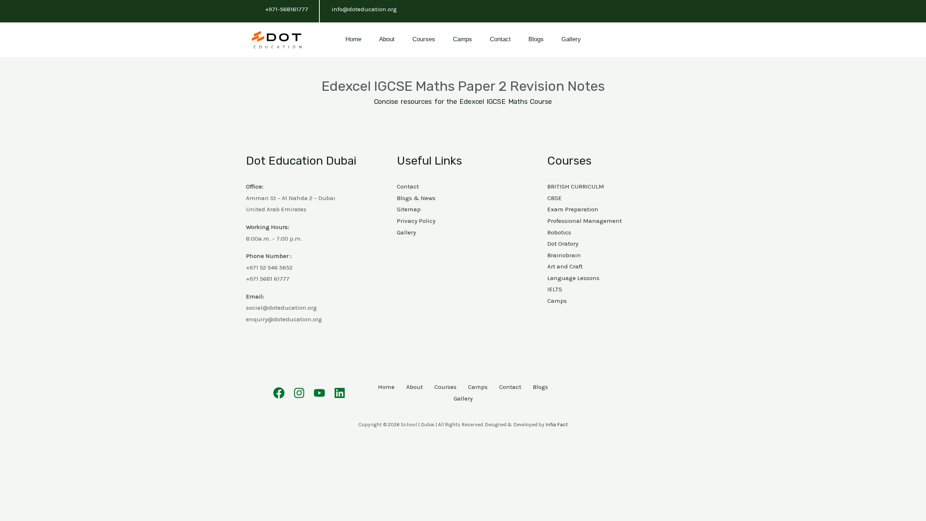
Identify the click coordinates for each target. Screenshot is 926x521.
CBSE (554, 198)
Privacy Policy (416, 220)
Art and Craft (565, 266)
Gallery (571, 39)
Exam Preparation (572, 209)
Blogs (536, 39)
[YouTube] (319, 393)
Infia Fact (556, 425)
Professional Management (584, 220)
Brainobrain (564, 255)
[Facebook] (279, 393)
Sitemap (409, 209)
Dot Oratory (562, 243)
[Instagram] (299, 393)
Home (353, 39)
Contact (500, 39)
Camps (462, 39)
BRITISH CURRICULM (575, 186)
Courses (423, 39)
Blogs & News (416, 198)
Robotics (559, 232)
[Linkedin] (339, 393)
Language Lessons (573, 277)
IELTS (554, 289)
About (387, 39)
